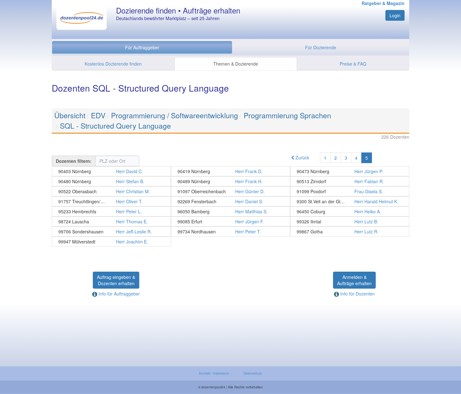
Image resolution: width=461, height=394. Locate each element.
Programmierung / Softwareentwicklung (174, 115)
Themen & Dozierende (235, 64)
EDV (98, 115)
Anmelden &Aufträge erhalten (354, 280)
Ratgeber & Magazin (383, 3)
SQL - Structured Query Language (115, 125)
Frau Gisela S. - (349, 191)
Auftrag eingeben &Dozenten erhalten (116, 280)
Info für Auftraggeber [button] (118, 293)
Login (394, 15)
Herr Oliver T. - (111, 201)
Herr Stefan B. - (111, 181)
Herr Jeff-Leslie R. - (111, 231)
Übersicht (69, 115)
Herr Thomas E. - (111, 221)
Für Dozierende (320, 47)
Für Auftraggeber (142, 47)
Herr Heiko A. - (349, 211)
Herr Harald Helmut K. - (349, 201)
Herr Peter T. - (230, 231)
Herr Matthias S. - (230, 211)
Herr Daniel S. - (230, 201)
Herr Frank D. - (230, 171)
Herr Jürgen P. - (349, 171)
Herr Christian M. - (111, 191)
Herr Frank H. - (230, 181)
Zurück (301, 157)
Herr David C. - (111, 171)
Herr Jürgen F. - (230, 221)
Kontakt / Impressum (214, 373)
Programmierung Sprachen (287, 115)
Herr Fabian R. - (349, 181)
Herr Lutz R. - (349, 231)
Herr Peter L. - (111, 211)
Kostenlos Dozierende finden (113, 64)
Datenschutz (253, 373)
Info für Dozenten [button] (357, 293)
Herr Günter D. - (230, 191)
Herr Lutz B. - (349, 221)
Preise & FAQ (353, 64)
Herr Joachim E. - (111, 241)
